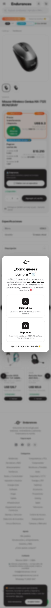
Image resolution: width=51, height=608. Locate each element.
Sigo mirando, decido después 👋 (25, 346)
